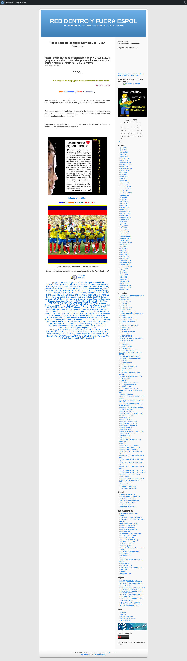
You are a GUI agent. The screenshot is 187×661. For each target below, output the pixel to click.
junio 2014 (124, 150)
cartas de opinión (61, 287)
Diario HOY (91, 293)
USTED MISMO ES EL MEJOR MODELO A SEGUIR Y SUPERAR (130, 581)
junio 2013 (124, 174)
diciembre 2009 (125, 260)
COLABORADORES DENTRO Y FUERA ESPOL (89, 336)
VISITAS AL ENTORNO (128, 488)
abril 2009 (123, 277)
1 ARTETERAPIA (126, 308)
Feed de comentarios (127, 618)
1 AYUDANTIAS (125, 310)
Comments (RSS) (99, 654)
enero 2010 (124, 258)
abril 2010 (123, 252)
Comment (73, 287)
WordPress (112, 653)
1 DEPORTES (125, 330)
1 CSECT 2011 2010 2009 (78, 332)
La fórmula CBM (125, 555)
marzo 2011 (124, 230)
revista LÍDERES (126, 505)
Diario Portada (86, 297)
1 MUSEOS (124, 364)
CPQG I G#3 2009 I (127, 411)
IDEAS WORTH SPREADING (130, 551)
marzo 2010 (124, 254)
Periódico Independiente (65, 319)
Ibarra (60, 307)
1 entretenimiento (126, 334)
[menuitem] (2, 2)
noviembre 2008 (125, 287)
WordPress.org (125, 620)
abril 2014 (123, 154)
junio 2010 (124, 248)
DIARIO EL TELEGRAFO (84, 291)
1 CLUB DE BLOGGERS (128, 319)
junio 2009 (124, 273)
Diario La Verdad (58, 297)
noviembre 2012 (125, 189)
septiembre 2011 (126, 217)
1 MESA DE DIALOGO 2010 (130, 356)
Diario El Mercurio (95, 289)
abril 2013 (123, 178)
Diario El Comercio (64, 289)
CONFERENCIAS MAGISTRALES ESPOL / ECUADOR (131, 408)
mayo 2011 (124, 226)
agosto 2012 (124, 195)
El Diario (79, 299)
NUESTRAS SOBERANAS (129, 445)
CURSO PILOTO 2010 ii (128, 421)
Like (63, 313)
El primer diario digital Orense (60, 301)
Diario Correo (102, 287)
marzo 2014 (124, 156)
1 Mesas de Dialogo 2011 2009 (131, 358)
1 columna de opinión (127, 321)
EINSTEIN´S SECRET (127, 537)
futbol (102, 305)
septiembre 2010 (126, 242)
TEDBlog (123, 571)
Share (103, 324)
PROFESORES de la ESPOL (70, 338)
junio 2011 (123, 224)
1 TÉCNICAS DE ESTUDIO (129, 382)
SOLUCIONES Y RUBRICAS (130, 474)
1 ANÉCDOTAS (125, 305)
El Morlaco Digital (91, 299)
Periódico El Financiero (80, 317)
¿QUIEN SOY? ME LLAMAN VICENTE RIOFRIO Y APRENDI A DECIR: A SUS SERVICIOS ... (130, 603)
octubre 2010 (124, 240)
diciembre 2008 (125, 285)
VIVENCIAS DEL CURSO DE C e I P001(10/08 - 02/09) (131, 592)
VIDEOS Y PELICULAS (128, 486)
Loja (67, 313)
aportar (91, 283)
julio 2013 (123, 172)
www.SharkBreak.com (131, 75)
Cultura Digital (125, 417)
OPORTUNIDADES (86, 315)
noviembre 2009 (125, 262)
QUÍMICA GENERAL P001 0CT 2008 (132, 470)
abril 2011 (123, 228)
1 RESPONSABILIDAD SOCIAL (131, 376)
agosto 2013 (124, 170)
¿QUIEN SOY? (125, 299)
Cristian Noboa (83, 287)
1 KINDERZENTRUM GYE (129, 350)
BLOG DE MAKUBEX (127, 525)
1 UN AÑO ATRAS (126, 386)
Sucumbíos (62, 326)
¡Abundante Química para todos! (131, 517)
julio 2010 (123, 246)
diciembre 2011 (125, 211)
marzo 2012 (124, 205)
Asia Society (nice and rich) (129, 523)
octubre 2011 (124, 215)
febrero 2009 (124, 281)
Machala (98, 313)
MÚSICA (123, 443)
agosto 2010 (124, 244)
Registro (123, 612)
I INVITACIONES (126, 436)
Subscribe (53, 326)
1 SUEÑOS (124, 380)
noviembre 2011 (125, 213)
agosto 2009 (124, 269)
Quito (51, 324)
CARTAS (49, 287)
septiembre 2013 (126, 168)
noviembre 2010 (125, 238)
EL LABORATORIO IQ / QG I (130, 540)
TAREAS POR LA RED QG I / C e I (132, 478)
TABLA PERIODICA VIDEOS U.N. (131, 567)
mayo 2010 (124, 250)
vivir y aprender (125, 573)
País (104, 315)
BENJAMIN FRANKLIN (99, 285)
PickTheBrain (124, 563)
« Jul (119, 141)
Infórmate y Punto (81, 307)
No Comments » (89, 338)
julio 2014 (123, 148)
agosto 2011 (124, 219)
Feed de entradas (126, 616)
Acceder (123, 614)
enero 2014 (124, 160)
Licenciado (56, 313)
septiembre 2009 (126, 267)
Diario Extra (81, 293)
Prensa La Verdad (85, 322)
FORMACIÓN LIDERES (76, 305)
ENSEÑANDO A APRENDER (71, 303)
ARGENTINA (84, 285)
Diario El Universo (53, 293)
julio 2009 (123, 271)
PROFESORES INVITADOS (129, 450)
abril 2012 (123, 203)
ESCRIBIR (87, 303)
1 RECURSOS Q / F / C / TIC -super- (132, 519)
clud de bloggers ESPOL (128, 529)
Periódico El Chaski (62, 317)
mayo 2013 (124, 176)
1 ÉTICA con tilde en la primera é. (131, 338)
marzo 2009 (124, 279)
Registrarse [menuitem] (21, 2)
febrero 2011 (124, 232)
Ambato (84, 283)
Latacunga (89, 311)
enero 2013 (124, 185)
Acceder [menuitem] (10, 2)
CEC (121, 398)
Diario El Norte (68, 291)
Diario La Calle (103, 293)
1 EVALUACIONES (126, 340)
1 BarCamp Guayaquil (127, 312)
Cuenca (93, 287)
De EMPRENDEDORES (128, 535)
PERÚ (54, 322)
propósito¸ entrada (100, 322)
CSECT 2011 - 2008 (127, 415)
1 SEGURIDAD (125, 378)
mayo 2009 (124, 275)
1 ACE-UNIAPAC (125, 301)
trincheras (71, 326)
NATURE (123, 558)
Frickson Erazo (93, 305)
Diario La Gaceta (53, 295)
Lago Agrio (79, 311)
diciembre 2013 (125, 162)
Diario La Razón (94, 295)
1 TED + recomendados (128, 384)
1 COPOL (123, 323)
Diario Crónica (51, 289)
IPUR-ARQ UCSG (126, 553)
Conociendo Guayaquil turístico (131, 533)
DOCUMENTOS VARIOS (128, 425)
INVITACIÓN (102, 307)
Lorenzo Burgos (76, 313)
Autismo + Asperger (126, 394)
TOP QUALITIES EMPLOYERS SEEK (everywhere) (130, 481)
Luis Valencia (89, 313)
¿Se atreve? (75, 283)
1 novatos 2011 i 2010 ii (128, 366)
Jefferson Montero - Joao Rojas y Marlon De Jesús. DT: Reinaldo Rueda (74, 309)
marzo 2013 (124, 180)
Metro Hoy (65, 315)
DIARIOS (96, 297)
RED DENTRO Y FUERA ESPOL (93, 21)
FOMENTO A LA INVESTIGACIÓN (131, 432)
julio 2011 (123, 221)
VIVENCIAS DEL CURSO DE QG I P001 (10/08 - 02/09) (131, 595)
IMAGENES (68, 307)
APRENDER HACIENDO (68, 285)
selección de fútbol (76, 324)
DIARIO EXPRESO (68, 293)
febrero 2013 (124, 183)
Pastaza (50, 317)
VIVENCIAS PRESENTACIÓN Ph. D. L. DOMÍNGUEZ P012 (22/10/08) (132, 588)
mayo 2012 (124, 201)
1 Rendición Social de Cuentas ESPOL (90, 334)
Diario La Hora (66, 295)
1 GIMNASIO (124, 344)
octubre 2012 (124, 191)
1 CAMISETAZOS (126, 317)
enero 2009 (124, 283)
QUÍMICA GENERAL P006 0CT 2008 (132, 472)
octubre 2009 (124, 265)
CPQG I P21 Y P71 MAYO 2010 (131, 413)
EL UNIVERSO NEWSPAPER (130, 497)
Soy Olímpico (124, 476)
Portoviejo (62, 322)
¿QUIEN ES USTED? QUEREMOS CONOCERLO (74, 330)
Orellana (98, 315)
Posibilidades (71, 322)
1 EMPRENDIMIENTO (98, 332)
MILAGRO (74, 315)
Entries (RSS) (85, 654)
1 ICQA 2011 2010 (126, 346)
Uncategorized (125, 484)
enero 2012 (124, 209)
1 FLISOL (123, 342)
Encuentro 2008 (125, 429)
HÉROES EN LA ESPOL (128, 434)
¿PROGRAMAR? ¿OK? (128, 494)
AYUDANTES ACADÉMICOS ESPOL (132, 396)
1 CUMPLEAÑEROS (127, 328)
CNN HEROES (125, 531)
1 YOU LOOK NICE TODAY (129, 388)
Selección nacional (92, 324)
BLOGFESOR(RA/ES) (127, 527)
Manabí (57, 315)
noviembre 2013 (125, 164)
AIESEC (123, 521)
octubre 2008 (124, 289)
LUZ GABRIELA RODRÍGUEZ (130, 501)
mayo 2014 (124, 152)
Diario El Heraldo (80, 289)
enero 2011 (124, 234)
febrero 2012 (124, 207)
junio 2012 (124, 199)
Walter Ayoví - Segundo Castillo (83, 328)
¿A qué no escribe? (62, 283)
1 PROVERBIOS (126, 368)
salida (65, 324)
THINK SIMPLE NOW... (128, 507)
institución (93, 307)
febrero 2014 (124, 158)
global (107, 305)
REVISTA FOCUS (126, 565)
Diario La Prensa (80, 295)
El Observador (104, 299)
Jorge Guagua (62, 311)
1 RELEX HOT (125, 370)
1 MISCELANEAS (67, 334)
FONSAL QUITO (125, 546)
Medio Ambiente (125, 438)
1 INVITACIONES (126, 348)
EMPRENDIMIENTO (127, 427)
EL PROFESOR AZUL (127, 542)
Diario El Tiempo (101, 291)
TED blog (123, 569)
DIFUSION (55, 299)
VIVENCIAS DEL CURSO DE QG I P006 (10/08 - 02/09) (131, 599)
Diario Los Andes (72, 297)
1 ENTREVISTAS (126, 336)
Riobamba (58, 324)
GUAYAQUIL (52, 307)
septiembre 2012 (126, 193)
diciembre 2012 (125, 187)
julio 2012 (123, 197)
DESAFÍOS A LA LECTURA (129, 423)
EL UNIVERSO (79, 301)
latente (96, 311)
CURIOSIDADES (126, 419)
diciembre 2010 (125, 236)
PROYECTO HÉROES (127, 503)
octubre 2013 (124, 166)
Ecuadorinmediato (67, 299)
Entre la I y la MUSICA (127, 499)
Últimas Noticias (82, 326)
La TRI (71, 311)
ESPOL (77, 72)
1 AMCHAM (124, 303)
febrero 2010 (124, 256)
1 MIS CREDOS (125, 360)
